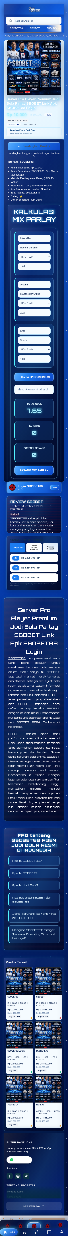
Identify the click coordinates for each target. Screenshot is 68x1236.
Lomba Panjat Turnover (34, 548)
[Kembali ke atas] (61, 1212)
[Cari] (10, 20)
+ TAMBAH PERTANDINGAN (34, 377)
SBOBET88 (16, 28)
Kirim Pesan (22, 1160)
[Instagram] (18, 1177)
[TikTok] (26, 1177)
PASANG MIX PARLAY (34, 471)
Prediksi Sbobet (50, 549)
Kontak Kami (14, 1197)
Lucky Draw (17, 548)
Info (55, 488)
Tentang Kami (15, 1192)
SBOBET (35, 28)
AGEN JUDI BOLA (14, 36)
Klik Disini (36, 200)
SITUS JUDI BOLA (35, 36)
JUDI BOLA (53, 28)
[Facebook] (10, 1177)
